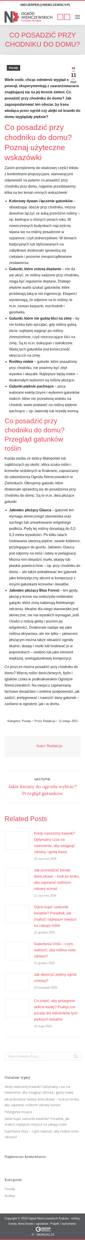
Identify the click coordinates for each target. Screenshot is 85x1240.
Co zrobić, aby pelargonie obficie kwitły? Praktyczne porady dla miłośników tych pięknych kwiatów (56, 1010)
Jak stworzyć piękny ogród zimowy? (55, 978)
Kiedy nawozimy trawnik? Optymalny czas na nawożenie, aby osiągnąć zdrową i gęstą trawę (54, 842)
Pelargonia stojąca (18, 1112)
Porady (13, 68)
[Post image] (17, 840)
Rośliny (10, 1196)
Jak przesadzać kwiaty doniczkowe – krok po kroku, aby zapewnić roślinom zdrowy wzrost (57, 879)
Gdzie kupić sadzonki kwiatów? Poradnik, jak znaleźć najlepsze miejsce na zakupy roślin (55, 916)
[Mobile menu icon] (77, 17)
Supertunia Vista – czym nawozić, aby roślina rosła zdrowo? (55, 950)
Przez (44, 721)
